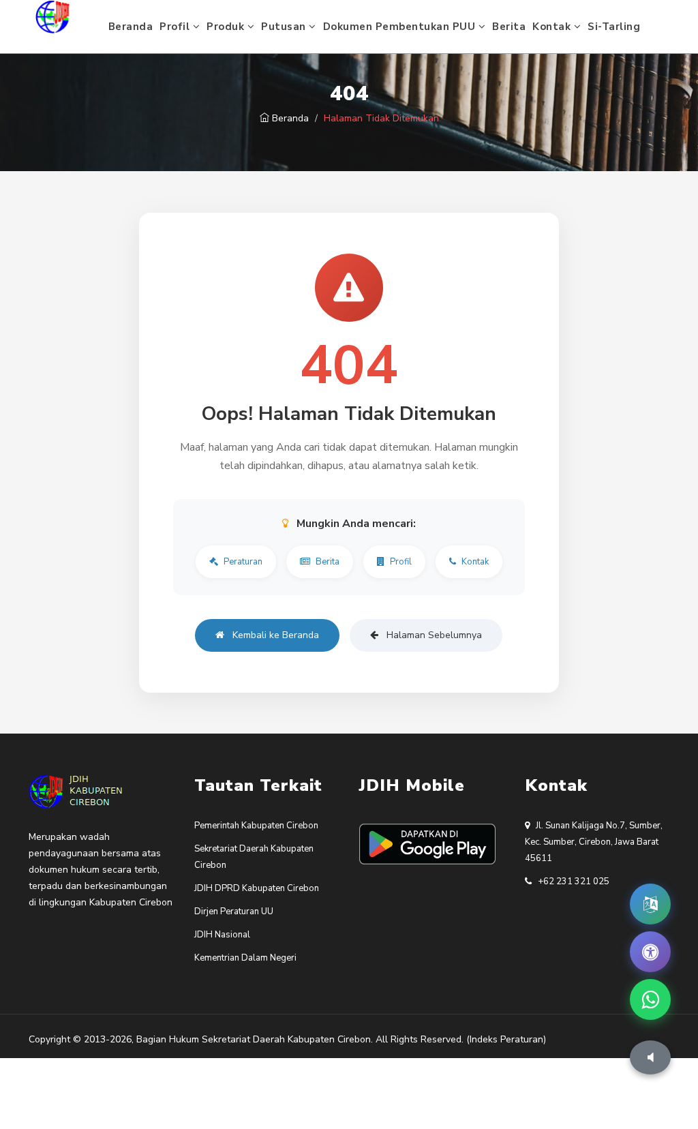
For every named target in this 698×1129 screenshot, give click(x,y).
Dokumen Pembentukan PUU (401, 26)
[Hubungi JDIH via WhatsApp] (650, 999)
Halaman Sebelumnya (433, 635)
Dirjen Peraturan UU (233, 911)
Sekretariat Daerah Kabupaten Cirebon (286, 1039)
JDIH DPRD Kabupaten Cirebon (256, 888)
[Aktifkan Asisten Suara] (650, 1057)
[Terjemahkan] (650, 904)
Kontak (553, 26)
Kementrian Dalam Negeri (245, 958)
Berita (509, 26)
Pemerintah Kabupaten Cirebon (256, 825)
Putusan (285, 26)
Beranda (130, 26)
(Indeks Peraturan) (506, 1039)
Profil (176, 26)
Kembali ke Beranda (274, 635)
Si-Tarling (614, 26)
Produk (227, 26)
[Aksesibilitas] (650, 951)
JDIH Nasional (222, 935)
